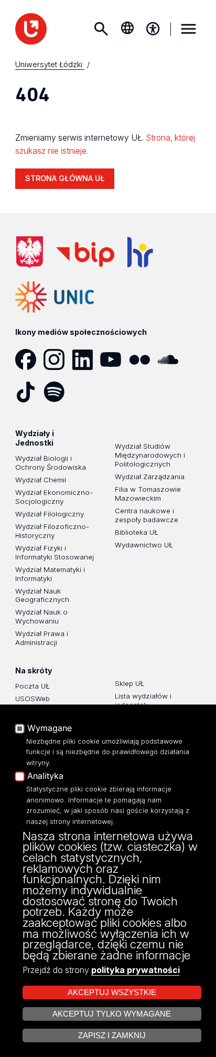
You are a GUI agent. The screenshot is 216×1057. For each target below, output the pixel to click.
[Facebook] (29, 359)
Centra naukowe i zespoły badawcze (146, 515)
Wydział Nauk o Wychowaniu (41, 616)
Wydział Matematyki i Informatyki (50, 574)
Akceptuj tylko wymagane (111, 1014)
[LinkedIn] (86, 359)
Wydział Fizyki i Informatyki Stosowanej (54, 552)
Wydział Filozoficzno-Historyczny (52, 531)
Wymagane (49, 728)
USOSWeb (32, 698)
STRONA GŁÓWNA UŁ (65, 178)
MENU (188, 28)
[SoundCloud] (171, 359)
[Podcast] (86, 392)
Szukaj (100, 28)
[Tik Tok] (29, 392)
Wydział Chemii (40, 479)
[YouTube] (114, 359)
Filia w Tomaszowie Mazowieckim (148, 493)
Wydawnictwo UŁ (144, 545)
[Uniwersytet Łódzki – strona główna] (31, 29)
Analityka (45, 776)
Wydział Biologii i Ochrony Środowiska (50, 462)
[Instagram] (58, 359)
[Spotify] (58, 392)
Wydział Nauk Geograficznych (42, 595)
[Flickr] (143, 359)
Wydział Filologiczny (49, 514)
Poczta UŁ (32, 686)
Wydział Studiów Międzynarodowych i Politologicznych (150, 455)
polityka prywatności (135, 970)
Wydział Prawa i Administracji (41, 638)
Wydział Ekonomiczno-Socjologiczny (54, 496)
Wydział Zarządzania (150, 476)
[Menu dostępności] (153, 28)
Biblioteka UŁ (136, 532)
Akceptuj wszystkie (112, 992)
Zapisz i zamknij (112, 1035)
